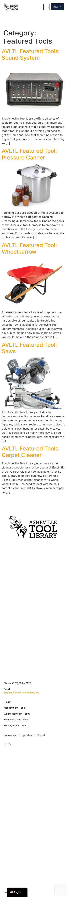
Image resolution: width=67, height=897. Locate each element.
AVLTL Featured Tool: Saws (29, 348)
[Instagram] (10, 744)
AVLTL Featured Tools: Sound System (31, 54)
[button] (46, 7)
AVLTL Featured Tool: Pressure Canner (29, 154)
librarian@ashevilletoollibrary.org (21, 692)
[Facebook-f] (5, 744)
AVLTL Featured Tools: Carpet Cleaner (31, 451)
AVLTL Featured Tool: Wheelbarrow (29, 248)
